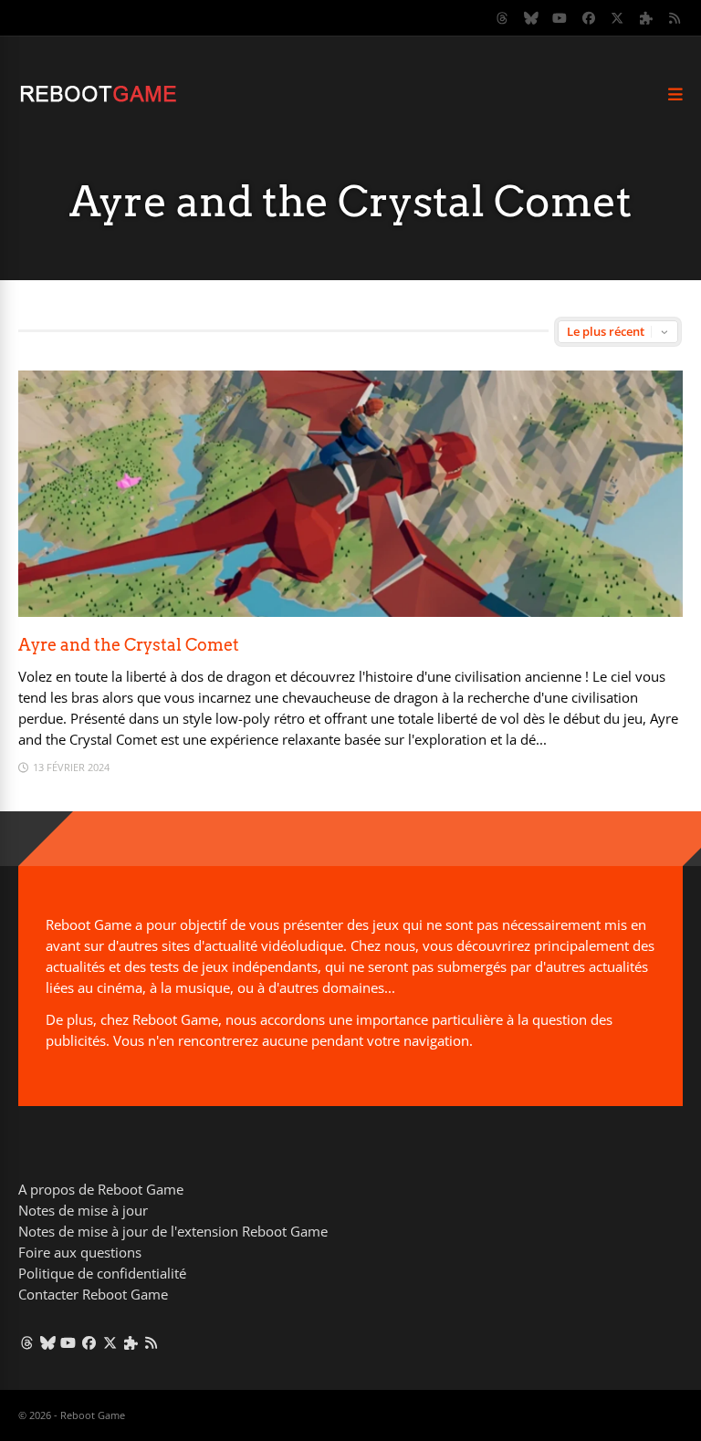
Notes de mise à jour (83, 1210)
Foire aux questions (79, 1252)
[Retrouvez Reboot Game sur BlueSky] (531, 18)
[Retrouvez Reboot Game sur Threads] (503, 18)
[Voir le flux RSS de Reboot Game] (675, 18)
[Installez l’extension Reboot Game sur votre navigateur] (646, 18)
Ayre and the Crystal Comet (128, 644)
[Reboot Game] (98, 100)
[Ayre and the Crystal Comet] (350, 612)
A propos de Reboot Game (100, 1189)
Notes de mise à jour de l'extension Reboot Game (173, 1231)
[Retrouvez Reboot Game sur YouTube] (560, 18)
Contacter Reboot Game (93, 1294)
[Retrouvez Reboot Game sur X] (618, 18)
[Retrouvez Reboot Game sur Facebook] (589, 18)
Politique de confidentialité (102, 1273)
